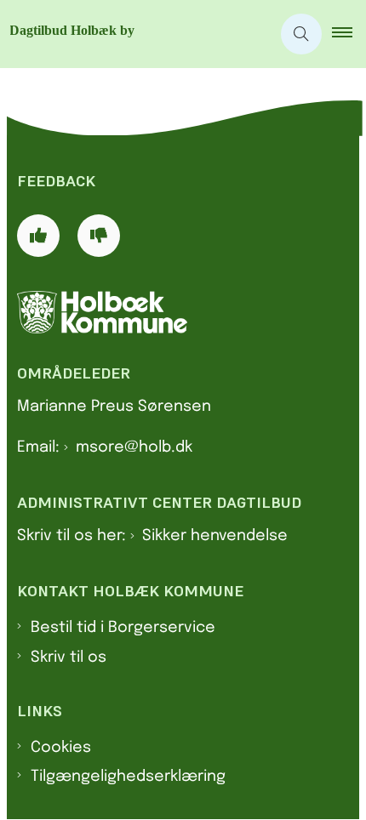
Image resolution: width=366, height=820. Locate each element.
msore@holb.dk (134, 447)
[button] (349, 34)
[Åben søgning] (301, 34)
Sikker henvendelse (215, 536)
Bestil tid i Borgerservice (123, 627)
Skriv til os (68, 657)
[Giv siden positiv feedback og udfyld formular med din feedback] (38, 235)
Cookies (61, 747)
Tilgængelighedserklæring (128, 776)
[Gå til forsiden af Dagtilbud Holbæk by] (135, 34)
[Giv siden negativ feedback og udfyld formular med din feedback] (98, 235)
